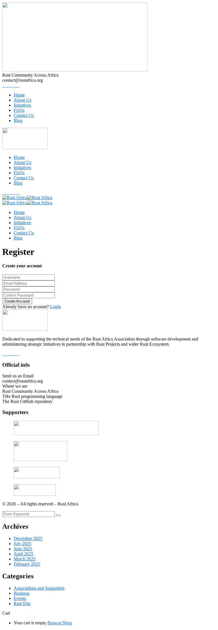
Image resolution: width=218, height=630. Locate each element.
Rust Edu (22, 603)
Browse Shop (59, 622)
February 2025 (27, 564)
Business (22, 593)
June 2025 (23, 548)
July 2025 (22, 543)
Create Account (17, 301)
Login (55, 306)
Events (20, 598)
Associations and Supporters (39, 588)
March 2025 (24, 558)
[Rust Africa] (14, 197)
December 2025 (28, 538)
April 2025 (23, 553)
